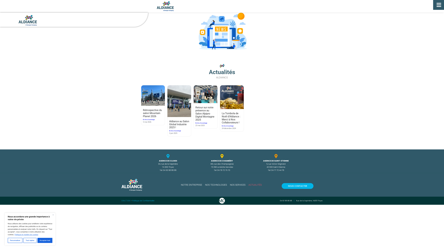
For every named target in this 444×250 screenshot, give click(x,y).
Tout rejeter (30, 240)
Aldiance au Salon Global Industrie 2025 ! (179, 124)
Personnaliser (15, 240)
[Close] (53, 214)
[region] (30, 229)
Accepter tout (45, 240)
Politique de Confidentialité (143, 201)
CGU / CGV (125, 201)
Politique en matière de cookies (26, 235)
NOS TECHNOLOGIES (216, 184)
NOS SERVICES (237, 184)
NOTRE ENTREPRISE (191, 184)
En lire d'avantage (149, 119)
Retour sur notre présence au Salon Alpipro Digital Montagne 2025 (204, 113)
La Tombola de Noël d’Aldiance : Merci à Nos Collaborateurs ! (231, 118)
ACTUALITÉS (255, 184)
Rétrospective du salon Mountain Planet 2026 (152, 113)
